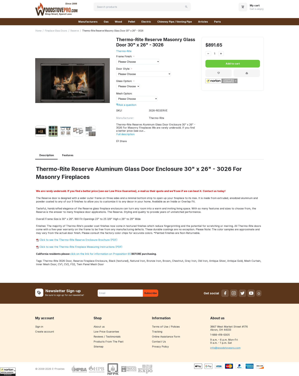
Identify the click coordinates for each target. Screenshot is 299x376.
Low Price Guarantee (106, 331)
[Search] (186, 6)
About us (99, 326)
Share (123, 141)
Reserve (75, 30)
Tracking (157, 331)
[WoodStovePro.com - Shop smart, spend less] (56, 8)
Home (38, 30)
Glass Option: (124, 81)
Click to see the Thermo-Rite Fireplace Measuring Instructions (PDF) (80, 246)
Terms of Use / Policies (166, 326)
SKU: (119, 110)
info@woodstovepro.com (225, 347)
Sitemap (98, 346)
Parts (217, 21)
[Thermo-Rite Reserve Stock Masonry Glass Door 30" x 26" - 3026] (72, 80)
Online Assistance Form (166, 336)
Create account (44, 331)
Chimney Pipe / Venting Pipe (174, 21)
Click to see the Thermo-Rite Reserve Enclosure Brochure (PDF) (78, 239)
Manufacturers (87, 21)
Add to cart (233, 63)
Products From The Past (108, 341)
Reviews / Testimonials (107, 336)
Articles (203, 21)
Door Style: (123, 68)
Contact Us (159, 341)
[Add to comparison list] (247, 73)
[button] (8, 372)
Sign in (39, 326)
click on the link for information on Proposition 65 (100, 253)
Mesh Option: (124, 93)
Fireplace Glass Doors (56, 30)
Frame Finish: (124, 56)
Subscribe (150, 293)
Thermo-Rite (123, 51)
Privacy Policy (160, 346)
